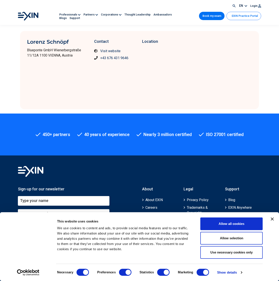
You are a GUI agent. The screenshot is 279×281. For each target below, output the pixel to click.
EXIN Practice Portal (244, 15)
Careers (151, 207)
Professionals (68, 14)
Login (254, 5)
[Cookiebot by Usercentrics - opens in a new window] (28, 272)
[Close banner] (272, 219)
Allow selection (231, 238)
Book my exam (211, 15)
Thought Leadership (137, 14)
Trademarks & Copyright (197, 210)
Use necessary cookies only (231, 252)
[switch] (125, 272)
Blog (231, 200)
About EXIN (154, 200)
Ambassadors (162, 14)
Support (75, 18)
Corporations (110, 14)
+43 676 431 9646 (114, 58)
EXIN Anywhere (240, 207)
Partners (89, 14)
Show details (227, 272)
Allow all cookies (231, 224)
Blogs (63, 18)
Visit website (110, 51)
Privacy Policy (198, 200)
